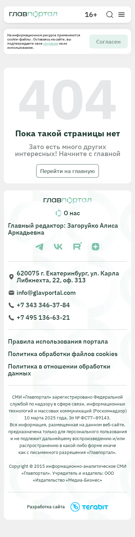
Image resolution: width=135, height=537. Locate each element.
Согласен (108, 41)
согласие (50, 43)
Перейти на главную (67, 170)
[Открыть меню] (121, 14)
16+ (91, 14)
